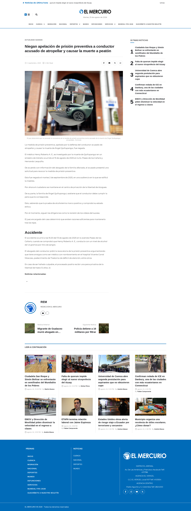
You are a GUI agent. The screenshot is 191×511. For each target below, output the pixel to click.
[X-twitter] (142, 491)
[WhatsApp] (120, 62)
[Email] (109, 62)
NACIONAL (77, 460)
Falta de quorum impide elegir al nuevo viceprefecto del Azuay (74, 3)
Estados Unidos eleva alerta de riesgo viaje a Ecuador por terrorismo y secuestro (113, 422)
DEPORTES (77, 464)
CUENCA (76, 456)
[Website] (47, 313)
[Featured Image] (40, 364)
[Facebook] (103, 62)
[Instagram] (131, 491)
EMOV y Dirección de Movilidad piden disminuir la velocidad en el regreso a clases (150, 102)
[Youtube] (136, 491)
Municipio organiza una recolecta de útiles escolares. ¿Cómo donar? (150, 422)
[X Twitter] (114, 62)
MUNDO (76, 469)
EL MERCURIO (30, 507)
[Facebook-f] (125, 491)
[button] (26, 14)
